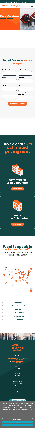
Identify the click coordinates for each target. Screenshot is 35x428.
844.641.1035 (22, 1)
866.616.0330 (27, 2)
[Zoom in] (31, 289)
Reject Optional (17, 425)
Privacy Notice (28, 407)
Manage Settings (17, 419)
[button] (17, 400)
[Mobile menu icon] (31, 6)
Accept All (17, 422)
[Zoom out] (31, 291)
